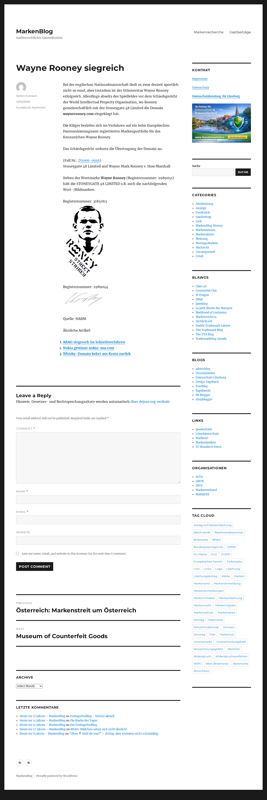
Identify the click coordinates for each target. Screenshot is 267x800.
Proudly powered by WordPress (57, 776)
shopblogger (204, 399)
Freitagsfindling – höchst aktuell (92, 716)
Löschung (233, 568)
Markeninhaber (204, 598)
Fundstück (23, 107)
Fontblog (202, 386)
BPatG (216, 539)
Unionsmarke (203, 641)
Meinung (202, 239)
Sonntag (199, 634)
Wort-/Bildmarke (217, 663)
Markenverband (206, 490)
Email (22, 512)
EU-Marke (200, 554)
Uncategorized (205, 252)
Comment (25, 428)
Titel (212, 634)
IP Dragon (202, 295)
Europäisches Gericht (208, 561)
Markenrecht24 (206, 317)
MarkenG (202, 438)
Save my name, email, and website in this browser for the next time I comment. (74, 553)
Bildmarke (201, 539)
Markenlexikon (206, 442)
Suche (196, 166)
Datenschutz (200, 87)
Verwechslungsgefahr (208, 649)
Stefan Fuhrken (26, 95)
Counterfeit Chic (206, 290)
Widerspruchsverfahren (231, 656)
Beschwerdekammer (229, 532)
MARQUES (202, 494)
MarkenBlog (34, 31)
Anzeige (201, 208)
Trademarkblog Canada (211, 339)
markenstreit (226, 612)
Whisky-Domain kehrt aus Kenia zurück (97, 354)
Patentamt (215, 620)
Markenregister (225, 605)
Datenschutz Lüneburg (211, 377)
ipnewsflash (204, 429)
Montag (199, 620)
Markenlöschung (230, 598)
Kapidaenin (203, 390)
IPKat (199, 299)
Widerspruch (202, 656)
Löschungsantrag (205, 576)
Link (199, 221)
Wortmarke (240, 663)
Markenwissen (205, 230)
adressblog (203, 369)
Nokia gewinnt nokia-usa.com (88, 348)
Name (22, 491)
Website (23, 532)
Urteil (199, 256)
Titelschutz (226, 634)
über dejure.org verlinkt (150, 401)
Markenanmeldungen (209, 590)
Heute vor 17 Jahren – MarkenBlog (43, 729)
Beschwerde (202, 532)
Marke (226, 576)
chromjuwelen (205, 373)
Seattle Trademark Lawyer (213, 325)
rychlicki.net (204, 321)
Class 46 (201, 286)
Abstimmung (204, 204)
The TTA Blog (205, 334)
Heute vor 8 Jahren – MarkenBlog (42, 733)
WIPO (198, 663)
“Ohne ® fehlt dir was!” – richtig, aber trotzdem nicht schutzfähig (113, 733)
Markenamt (202, 583)
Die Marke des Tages (83, 720)
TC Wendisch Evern (209, 447)
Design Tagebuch (207, 382)
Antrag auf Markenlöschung (213, 525)
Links (207, 568)
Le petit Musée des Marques (214, 308)
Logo (218, 568)
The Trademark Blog (209, 330)
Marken (239, 576)
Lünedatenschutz (207, 434)
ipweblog (202, 304)
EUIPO (225, 554)
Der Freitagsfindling (83, 725)
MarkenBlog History (209, 225)
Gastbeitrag (203, 217)
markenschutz (203, 612)
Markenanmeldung (227, 583)
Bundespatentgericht (208, 547)
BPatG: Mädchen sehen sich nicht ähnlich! (99, 729)
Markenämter (205, 234)
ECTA (199, 477)
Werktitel (233, 649)
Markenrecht (202, 605)
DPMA (231, 547)
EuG (214, 554)
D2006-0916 (89, 160)
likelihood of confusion (211, 312)
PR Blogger (203, 395)
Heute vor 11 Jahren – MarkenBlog (42, 716)
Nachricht (38, 107)
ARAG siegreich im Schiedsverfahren (94, 342)
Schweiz (228, 627)
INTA (199, 485)
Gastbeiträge (240, 32)
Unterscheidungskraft (231, 641)
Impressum (200, 79)
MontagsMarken (207, 243)
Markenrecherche (209, 32)
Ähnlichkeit (201, 671)
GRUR (200, 481)
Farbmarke (234, 561)
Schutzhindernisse (206, 627)
